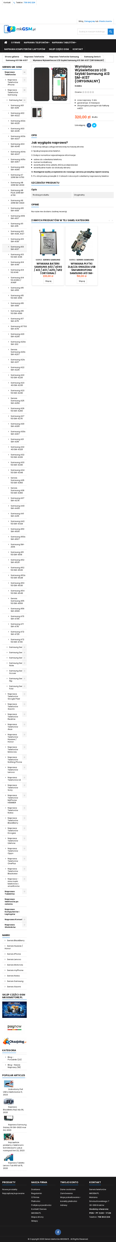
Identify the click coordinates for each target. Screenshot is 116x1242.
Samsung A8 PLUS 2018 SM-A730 (17, 193)
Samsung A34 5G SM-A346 (17, 471)
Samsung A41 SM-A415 (17, 514)
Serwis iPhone (14, 953)
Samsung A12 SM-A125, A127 (17, 232)
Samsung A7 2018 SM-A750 (17, 176)
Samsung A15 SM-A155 (17, 289)
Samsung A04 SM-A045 (17, 145)
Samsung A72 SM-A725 (17, 633)
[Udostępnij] (89, 125)
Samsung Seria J (17, 652)
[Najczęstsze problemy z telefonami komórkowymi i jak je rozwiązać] (9, 1136)
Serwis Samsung (15, 981)
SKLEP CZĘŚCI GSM (59, 49)
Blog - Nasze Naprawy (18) (14, 1066)
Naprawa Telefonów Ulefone (13, 841)
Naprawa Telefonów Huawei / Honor (13, 738)
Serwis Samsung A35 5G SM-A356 (17, 480)
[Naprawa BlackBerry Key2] (9, 1101)
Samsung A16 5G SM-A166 (17, 312)
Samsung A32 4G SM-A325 (17, 448)
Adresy (63, 1205)
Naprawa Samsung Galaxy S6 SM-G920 (15, 1126)
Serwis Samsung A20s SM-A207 (18, 352)
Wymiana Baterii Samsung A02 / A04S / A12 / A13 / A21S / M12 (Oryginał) (48, 268)
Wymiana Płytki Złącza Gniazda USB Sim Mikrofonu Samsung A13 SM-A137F (81, 270)
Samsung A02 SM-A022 (17, 114)
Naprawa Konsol (13, 919)
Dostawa (35, 1189)
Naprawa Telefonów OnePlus (13, 861)
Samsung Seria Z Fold (17, 687)
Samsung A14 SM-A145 (17, 263)
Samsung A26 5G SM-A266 (17, 409)
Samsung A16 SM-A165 (17, 304)
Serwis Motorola (15, 964)
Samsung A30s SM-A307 (18, 432)
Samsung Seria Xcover (16, 672)
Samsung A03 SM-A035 (17, 129)
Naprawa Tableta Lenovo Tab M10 (13, 1164)
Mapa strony (37, 1217)
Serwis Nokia (13, 975)
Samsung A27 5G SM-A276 (17, 417)
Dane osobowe (68, 1189)
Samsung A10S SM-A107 (18, 217)
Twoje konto (69, 1182)
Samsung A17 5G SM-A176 (19, 327)
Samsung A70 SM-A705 (17, 617)
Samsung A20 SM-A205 (17, 335)
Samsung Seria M (17, 657)
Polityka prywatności (41, 1205)
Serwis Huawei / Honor (14, 947)
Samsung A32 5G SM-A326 (17, 456)
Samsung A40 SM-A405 (17, 507)
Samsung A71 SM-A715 (17, 625)
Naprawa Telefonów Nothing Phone (15, 759)
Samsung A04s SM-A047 (18, 153)
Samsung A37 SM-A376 (17, 499)
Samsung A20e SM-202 (18, 343)
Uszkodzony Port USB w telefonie (13, 1090)
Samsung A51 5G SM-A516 (17, 553)
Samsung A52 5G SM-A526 (17, 568)
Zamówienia (66, 1193)
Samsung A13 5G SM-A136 (17, 255)
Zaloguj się (89, 21)
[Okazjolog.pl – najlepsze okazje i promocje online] (14, 1041)
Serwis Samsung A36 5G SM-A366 (17, 490)
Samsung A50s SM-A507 (18, 538)
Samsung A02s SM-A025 (18, 122)
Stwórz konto (105, 21)
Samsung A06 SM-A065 (17, 168)
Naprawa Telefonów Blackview (13, 871)
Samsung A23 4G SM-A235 (17, 384)
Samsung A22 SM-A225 (17, 368)
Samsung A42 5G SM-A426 (17, 522)
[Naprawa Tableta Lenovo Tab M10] (9, 1157)
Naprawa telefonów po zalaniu (11, 901)
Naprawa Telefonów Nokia (13, 810)
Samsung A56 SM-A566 (17, 609)
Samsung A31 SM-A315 (17, 440)
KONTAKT (78, 49)
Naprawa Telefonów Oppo (13, 851)
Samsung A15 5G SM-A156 (17, 296)
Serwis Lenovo (14, 959)
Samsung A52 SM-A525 (17, 561)
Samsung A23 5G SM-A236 (17, 391)
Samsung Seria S (17, 647)
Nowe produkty (9, 1189)
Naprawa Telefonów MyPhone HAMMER (13, 799)
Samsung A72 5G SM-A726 (17, 640)
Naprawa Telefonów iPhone (13, 82)
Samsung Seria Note (16, 664)
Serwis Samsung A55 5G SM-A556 (17, 601)
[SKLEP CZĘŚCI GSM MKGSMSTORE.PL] (14, 1009)
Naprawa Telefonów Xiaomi (13, 706)
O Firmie (15, 42)
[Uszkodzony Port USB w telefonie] (9, 1083)
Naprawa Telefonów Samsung (13, 92)
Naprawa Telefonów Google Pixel (14, 696)
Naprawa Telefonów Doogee (13, 830)
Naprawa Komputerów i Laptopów (24, 49)
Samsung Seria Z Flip (17, 679)
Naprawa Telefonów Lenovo (13, 770)
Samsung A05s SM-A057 (18, 160)
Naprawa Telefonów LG (14, 778)
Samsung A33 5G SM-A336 (17, 463)
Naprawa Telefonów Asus (13, 727)
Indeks (78, 86)
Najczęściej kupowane (13, 1193)
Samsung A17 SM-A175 (17, 319)
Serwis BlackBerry (15, 940)
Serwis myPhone (15, 970)
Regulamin (36, 1193)
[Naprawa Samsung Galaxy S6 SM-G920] (9, 1119)
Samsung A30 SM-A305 (17, 425)
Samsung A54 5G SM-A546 (17, 592)
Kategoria (9, 1050)
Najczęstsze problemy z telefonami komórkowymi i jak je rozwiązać (13, 1146)
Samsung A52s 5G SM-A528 (18, 576)
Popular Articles (13, 1075)
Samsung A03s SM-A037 (18, 137)
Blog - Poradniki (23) (15, 1058)
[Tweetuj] (94, 125)
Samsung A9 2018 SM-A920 (17, 201)
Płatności (35, 1201)
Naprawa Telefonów (36, 42)
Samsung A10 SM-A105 (17, 209)
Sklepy (34, 1220)
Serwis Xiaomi (14, 986)
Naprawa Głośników (10, 926)
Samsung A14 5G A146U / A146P (17, 280)
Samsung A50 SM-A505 (17, 530)
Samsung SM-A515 (17, 545)
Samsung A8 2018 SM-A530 (17, 183)
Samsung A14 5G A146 (17, 271)
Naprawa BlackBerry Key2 (10, 1108)
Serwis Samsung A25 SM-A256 (17, 401)
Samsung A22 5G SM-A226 (17, 376)
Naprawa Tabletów (63, 42)
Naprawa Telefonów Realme (13, 717)
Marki (6, 935)
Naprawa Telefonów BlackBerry (13, 820)
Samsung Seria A (17, 100)
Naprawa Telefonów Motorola (13, 749)
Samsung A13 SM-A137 (17, 248)
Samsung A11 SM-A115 (17, 224)
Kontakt (7, 2)
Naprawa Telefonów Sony (13, 787)
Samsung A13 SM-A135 (17, 240)
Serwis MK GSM (12, 67)
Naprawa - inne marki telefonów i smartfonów (14, 882)
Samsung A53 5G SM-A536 (17, 584)
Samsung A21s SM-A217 (18, 361)
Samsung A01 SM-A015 (17, 106)
